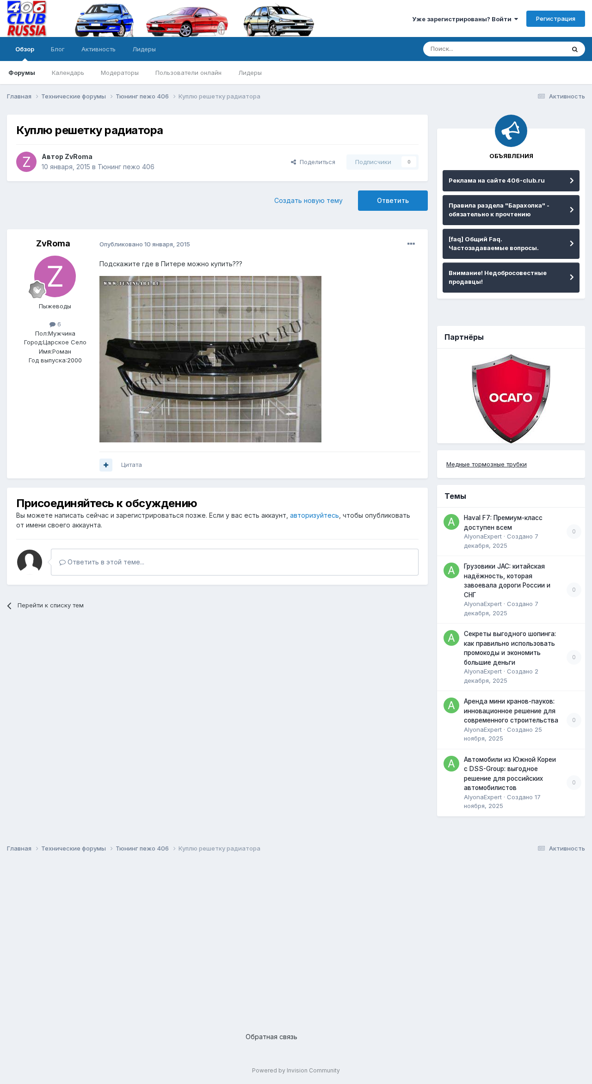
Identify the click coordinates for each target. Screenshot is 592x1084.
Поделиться (315, 161)
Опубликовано (144, 244)
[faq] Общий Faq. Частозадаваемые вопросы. (494, 243)
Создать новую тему (308, 200)
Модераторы (120, 72)
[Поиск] (575, 49)
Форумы (21, 72)
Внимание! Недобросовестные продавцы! (498, 277)
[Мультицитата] (105, 465)
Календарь (68, 72)
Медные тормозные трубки (486, 464)
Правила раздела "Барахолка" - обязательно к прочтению (499, 210)
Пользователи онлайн (188, 72)
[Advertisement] (284, 934)
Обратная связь (271, 1037)
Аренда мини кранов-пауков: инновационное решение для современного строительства (511, 711)
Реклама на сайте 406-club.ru (497, 180)
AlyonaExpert (483, 536)
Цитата (131, 464)
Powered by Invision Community (296, 1070)
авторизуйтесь (314, 515)
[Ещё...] (411, 244)
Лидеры (250, 72)
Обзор (24, 49)
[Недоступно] (210, 358)
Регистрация (555, 18)
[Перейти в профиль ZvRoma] (26, 162)
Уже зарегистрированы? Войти (463, 19)
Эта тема (540, 48)
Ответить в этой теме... (105, 562)
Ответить (393, 200)
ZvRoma (78, 156)
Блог (58, 49)
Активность (98, 49)
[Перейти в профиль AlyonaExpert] (451, 522)
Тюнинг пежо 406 (126, 167)
